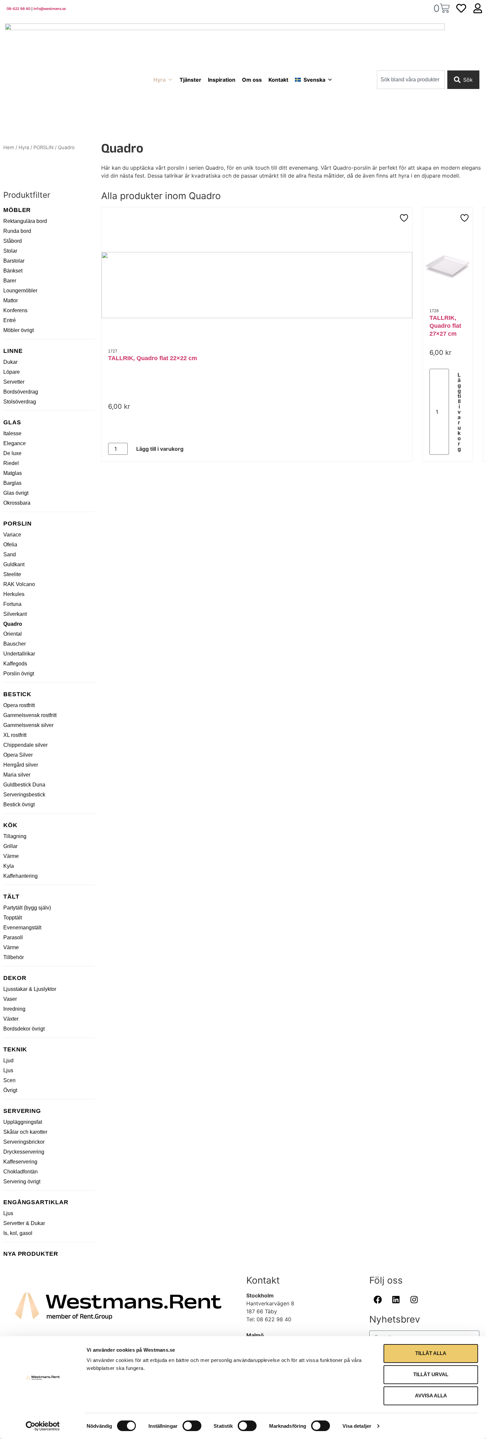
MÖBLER (17, 210)
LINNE (13, 351)
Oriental (12, 634)
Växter (11, 1019)
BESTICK (17, 694)
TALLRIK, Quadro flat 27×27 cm (445, 326)
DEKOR (14, 978)
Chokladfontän (20, 1171)
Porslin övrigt (18, 673)
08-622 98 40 (18, 9)
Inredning (14, 1009)
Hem (8, 147)
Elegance (14, 443)
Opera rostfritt (19, 705)
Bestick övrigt (19, 804)
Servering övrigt (21, 1181)
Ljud (8, 1060)
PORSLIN (43, 147)
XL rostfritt (14, 735)
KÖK (10, 825)
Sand (9, 554)
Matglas (12, 473)
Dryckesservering (23, 1152)
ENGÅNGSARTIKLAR (35, 1202)
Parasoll (13, 937)
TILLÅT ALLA (430, 1353)
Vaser (10, 999)
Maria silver (16, 775)
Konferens (15, 310)
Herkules (13, 594)
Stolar (10, 251)
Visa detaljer (357, 1426)
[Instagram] (414, 1299)
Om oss (252, 79)
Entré (9, 320)
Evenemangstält (22, 927)
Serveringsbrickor (24, 1142)
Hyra (159, 79)
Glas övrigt (15, 493)
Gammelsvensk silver (28, 725)
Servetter (13, 382)
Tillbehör (13, 957)
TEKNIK (15, 1049)
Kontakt (278, 79)
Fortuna (12, 604)
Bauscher (14, 644)
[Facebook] (377, 1299)
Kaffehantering (20, 876)
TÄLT (11, 896)
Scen (9, 1080)
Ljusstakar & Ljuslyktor (29, 989)
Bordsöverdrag (20, 392)
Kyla (8, 866)
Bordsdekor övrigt (24, 1029)
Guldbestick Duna (24, 784)
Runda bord (17, 231)
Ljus (8, 1070)
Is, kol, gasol (17, 1233)
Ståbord (12, 241)
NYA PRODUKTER (30, 1253)
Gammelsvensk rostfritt (30, 715)
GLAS (12, 422)
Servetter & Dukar (24, 1223)
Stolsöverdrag (19, 401)
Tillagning (14, 836)
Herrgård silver (20, 765)
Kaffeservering (20, 1161)
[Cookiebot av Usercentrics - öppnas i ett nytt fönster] (43, 1426)
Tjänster (190, 79)
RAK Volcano (19, 584)
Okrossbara (16, 503)
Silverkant (15, 614)
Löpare (11, 372)
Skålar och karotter (25, 1132)
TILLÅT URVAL (430, 1374)
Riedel (11, 463)
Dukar (10, 362)
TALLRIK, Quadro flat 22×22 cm (152, 358)
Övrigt (10, 1090)
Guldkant (13, 564)
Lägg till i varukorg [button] (159, 448)
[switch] (191, 1425)
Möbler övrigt (18, 330)
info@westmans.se (49, 9)
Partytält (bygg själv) (27, 907)
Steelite (12, 574)
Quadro (12, 624)
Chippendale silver (25, 745)
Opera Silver (18, 755)
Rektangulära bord (25, 221)
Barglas (12, 483)
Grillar (10, 846)
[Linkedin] (395, 1299)
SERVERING (22, 1111)
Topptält (12, 917)
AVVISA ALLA (431, 1395)
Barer (9, 280)
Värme (11, 856)
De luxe (12, 453)
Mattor (10, 300)
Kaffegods (15, 663)
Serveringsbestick (24, 794)
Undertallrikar (19, 653)
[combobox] (411, 79)
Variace (12, 534)
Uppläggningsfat (22, 1122)
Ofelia (10, 544)
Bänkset (12, 271)
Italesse (12, 433)
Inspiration (221, 79)
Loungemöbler (20, 290)
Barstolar (13, 261)
